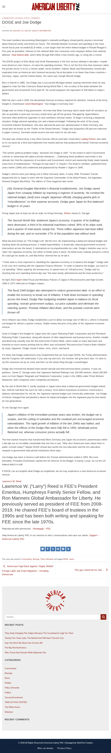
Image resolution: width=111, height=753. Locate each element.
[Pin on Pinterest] (63, 549)
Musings (19, 18)
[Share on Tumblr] (68, 549)
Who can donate (45, 748)
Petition (8, 683)
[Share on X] (53, 549)
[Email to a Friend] (58, 549)
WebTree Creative (85, 743)
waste (71, 559)
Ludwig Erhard (88, 139)
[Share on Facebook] (47, 549)
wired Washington (34, 104)
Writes (67, 213)
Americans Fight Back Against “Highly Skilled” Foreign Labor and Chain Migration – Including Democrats (28, 570)
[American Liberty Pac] (55, 7)
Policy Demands (32, 18)
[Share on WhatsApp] (42, 549)
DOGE (65, 559)
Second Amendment (14, 697)
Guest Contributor (41, 31)
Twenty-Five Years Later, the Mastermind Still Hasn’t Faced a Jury (34, 638)
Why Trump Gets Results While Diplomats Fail (25, 652)
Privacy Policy (64, 748)
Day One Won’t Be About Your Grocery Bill (23, 643)
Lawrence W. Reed (11, 481)
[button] (4, 6)
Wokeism (9, 712)
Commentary (8, 18)
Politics (8, 692)
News (7, 678)
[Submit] (103, 617)
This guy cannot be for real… (89, 570)
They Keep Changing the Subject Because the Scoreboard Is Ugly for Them (39, 633)
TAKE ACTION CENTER (16, 702)
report (19, 280)
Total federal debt (20, 55)
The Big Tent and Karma (15, 647)
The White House (12, 707)
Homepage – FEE (41, 528)
